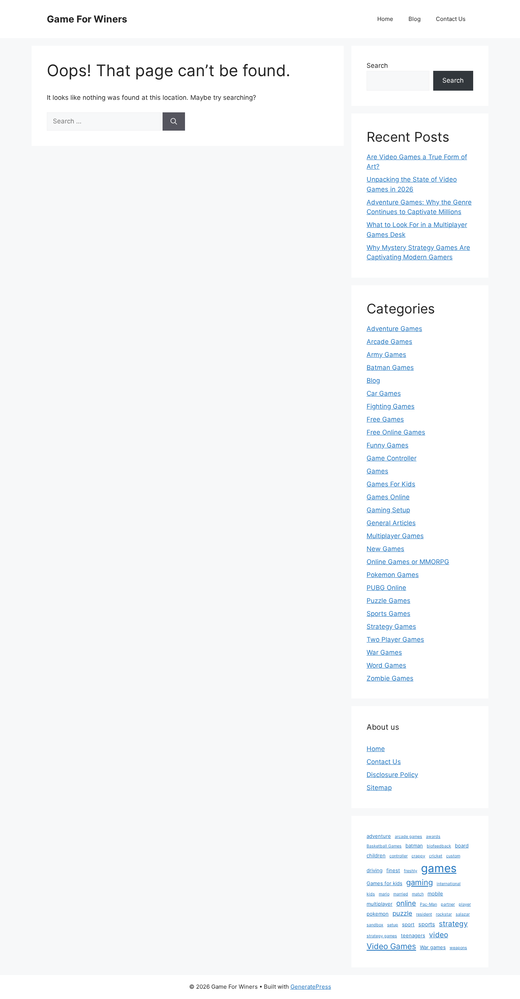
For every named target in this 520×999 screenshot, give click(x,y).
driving (375, 870)
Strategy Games (391, 626)
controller (398, 856)
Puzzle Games (388, 600)
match (418, 894)
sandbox (375, 924)
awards (433, 836)
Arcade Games (389, 341)
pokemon (378, 914)
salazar (463, 914)
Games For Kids (391, 484)
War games (433, 947)
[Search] (174, 121)
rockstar (444, 914)
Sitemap (379, 787)
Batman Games (390, 367)
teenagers (413, 935)
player (465, 904)
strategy (453, 923)
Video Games (391, 946)
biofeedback (439, 846)
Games (377, 471)
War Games (384, 652)
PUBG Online (386, 587)
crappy (418, 856)
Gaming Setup (388, 510)
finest (393, 870)
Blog (414, 18)
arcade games (408, 836)
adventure (379, 836)
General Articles (391, 523)
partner (448, 904)
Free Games (385, 419)
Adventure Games (394, 328)
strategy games (382, 935)
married (400, 894)
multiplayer (379, 904)
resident (424, 914)
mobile (435, 893)
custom (453, 856)
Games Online (388, 497)
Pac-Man (428, 904)
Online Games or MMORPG (408, 562)
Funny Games (387, 445)
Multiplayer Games (395, 536)
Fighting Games (391, 406)
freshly (410, 870)
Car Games (384, 393)
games (438, 868)
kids (371, 894)
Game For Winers (87, 19)
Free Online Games (396, 432)
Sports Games (388, 613)
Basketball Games (384, 846)
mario (384, 894)
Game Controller (391, 458)
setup (392, 924)
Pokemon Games (393, 575)
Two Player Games (395, 639)
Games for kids (384, 883)
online (406, 903)
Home (385, 18)
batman (414, 845)
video (438, 934)
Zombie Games (390, 678)
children (376, 855)
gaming (419, 882)
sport (408, 924)
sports (426, 924)
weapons (458, 947)
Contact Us (451, 18)
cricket (435, 856)
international (449, 883)
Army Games (386, 354)
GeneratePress (310, 986)
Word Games (386, 665)
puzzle (402, 913)
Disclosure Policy (392, 774)
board (462, 845)
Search (377, 65)
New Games (385, 549)
